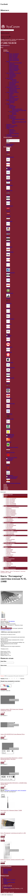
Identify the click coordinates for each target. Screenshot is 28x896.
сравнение (20, 628)
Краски (5, 506)
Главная (2, 15)
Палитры (14, 80)
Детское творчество (11, 566)
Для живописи (9, 520)
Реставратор (12, 621)
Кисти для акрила (10, 499)
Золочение (6, 557)
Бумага (8, 538)
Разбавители (9, 521)
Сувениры (6, 567)
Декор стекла (9, 563)
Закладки (5, 871)
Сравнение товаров (5, 19)
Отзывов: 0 (10, 625)
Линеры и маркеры (11, 552)
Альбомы (8, 536)
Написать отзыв (19, 625)
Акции (5, 484)
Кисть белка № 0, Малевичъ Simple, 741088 (11, 810)
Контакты (5, 489)
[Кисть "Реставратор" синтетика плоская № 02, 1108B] (12, 610)
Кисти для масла (10, 502)
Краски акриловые (11, 511)
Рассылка (5, 872)
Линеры (14, 112)
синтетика (7, 790)
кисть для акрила (22, 790)
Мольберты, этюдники (9, 543)
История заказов (7, 870)
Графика (5, 547)
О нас (4, 878)
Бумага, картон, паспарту (9, 535)
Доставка (5, 488)
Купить (2, 714)
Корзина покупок (5, 22)
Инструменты (6, 522)
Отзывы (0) (8, 629)
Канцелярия (9, 527)
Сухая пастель (9, 554)
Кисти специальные (11, 504)
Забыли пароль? (10, 144)
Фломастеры (9, 556)
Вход (2, 17)
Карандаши (9, 551)
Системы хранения (11, 529)
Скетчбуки (9, 540)
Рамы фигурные (10, 534)
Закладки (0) (4, 18)
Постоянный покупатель (7, 20)
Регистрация (8, 17)
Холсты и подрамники (9, 558)
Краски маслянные (11, 512)
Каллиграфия (9, 549)
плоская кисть (13, 790)
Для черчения (9, 526)
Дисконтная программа (9, 882)
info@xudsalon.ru (7, 887)
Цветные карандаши (17, 109)
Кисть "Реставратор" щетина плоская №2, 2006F (12, 859)
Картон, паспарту (10, 539)
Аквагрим (8, 562)
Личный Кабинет (7, 137)
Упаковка (5, 487)
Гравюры (8, 548)
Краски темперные (11, 509)
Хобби (5, 561)
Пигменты (8, 508)
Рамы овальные (10, 533)
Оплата (5, 485)
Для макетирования (11, 525)
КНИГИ (5, 495)
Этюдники (8, 545)
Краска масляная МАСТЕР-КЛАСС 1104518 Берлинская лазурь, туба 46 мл (11, 758)
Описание (3, 629)
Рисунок (8, 553)
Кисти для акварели (11, 498)
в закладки (14, 628)
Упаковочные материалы (9, 568)
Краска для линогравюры (12, 507)
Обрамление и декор (8, 530)
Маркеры (14, 114)
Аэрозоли (8, 516)
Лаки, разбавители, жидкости (10, 517)
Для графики (9, 518)
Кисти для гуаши (10, 500)
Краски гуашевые (10, 515)
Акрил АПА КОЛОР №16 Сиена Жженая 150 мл (13, 734)
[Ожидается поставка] (8, 708)
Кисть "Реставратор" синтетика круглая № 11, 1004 (13, 833)
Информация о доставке (9, 879)
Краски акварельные (11, 513)
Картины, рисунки (8, 494)
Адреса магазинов (5, 23)
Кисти (5, 497)
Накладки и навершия (11, 531)
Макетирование (7, 560)
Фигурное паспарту (11, 542)
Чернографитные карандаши (19, 110)
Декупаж (8, 565)
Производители (7, 146)
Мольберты (9, 544)
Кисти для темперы (11, 503)
